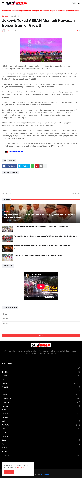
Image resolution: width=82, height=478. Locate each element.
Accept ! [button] (9, 472)
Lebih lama (75, 193)
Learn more (20, 467)
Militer (41, 410)
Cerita (41, 379)
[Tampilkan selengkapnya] (45, 166)
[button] (3, 3)
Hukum (41, 395)
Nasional (41, 413)
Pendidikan (41, 425)
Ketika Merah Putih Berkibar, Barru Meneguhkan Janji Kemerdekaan (38, 255)
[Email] (41, 166)
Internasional (14, 16)
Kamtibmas (41, 402)
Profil (41, 432)
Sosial (41, 440)
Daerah (41, 383)
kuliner (41, 451)
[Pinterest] (37, 166)
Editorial (41, 387)
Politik (41, 429)
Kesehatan (41, 406)
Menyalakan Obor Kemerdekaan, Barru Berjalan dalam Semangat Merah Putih (42, 245)
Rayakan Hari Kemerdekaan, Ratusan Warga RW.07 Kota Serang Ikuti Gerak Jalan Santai (45, 236)
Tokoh (41, 444)
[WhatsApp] (32, 166)
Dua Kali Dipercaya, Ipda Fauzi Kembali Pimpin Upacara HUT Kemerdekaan (41, 226)
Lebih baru (7, 193)
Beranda (5, 16)
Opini (41, 421)
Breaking (41, 372)
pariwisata (41, 455)
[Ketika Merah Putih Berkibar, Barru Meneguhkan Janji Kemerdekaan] (7, 257)
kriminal (41, 447)
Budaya (41, 376)
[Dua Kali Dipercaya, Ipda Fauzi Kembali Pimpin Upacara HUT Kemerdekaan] (7, 229)
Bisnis (41, 368)
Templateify (44, 474)
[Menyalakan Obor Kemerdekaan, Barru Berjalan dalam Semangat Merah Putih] (7, 248)
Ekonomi (41, 391)
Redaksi (41, 436)
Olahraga (41, 417)
